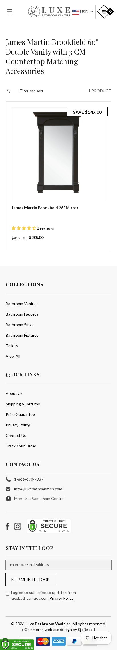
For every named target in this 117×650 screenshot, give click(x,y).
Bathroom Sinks (20, 324)
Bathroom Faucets (22, 314)
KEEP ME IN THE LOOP (30, 579)
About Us (14, 393)
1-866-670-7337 (28, 479)
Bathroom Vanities (22, 303)
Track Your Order (21, 445)
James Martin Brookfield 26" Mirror (45, 207)
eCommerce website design (47, 629)
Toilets (12, 345)
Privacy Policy (18, 424)
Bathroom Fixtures (22, 335)
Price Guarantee (20, 414)
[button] (13, 11)
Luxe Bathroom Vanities (48, 623)
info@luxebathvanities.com (38, 488)
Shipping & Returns (23, 403)
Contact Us (16, 435)
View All (13, 356)
